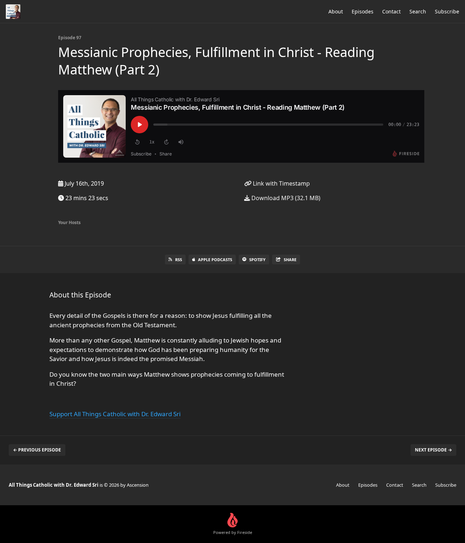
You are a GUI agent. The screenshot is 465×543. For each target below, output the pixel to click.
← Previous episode (37, 450)
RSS (178, 259)
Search (417, 11)
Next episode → (433, 450)
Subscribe (447, 11)
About (335, 11)
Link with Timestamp (280, 183)
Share (290, 259)
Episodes (362, 11)
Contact (391, 11)
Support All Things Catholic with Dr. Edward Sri (115, 414)
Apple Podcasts (215, 259)
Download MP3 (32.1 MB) (285, 198)
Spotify (257, 259)
